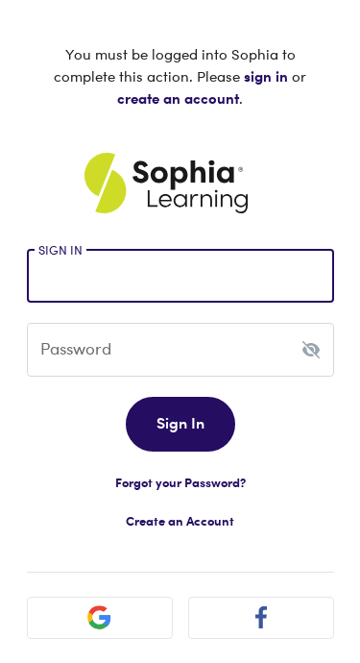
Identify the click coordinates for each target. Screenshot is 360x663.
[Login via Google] (100, 618)
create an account (178, 98)
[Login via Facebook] (261, 618)
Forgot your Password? (180, 482)
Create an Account (180, 520)
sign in (266, 76)
